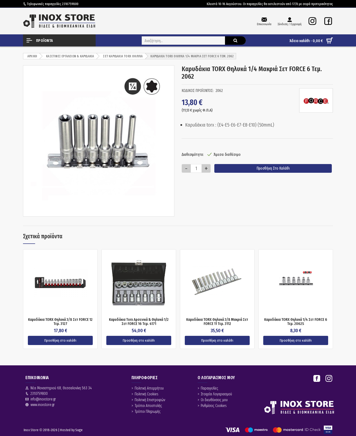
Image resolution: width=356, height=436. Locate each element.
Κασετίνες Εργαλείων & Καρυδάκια (70, 56)
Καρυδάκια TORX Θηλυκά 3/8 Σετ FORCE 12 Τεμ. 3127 (60, 321)
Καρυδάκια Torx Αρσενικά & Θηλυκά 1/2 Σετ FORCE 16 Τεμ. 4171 (139, 321)
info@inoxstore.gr (43, 399)
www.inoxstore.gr (43, 404)
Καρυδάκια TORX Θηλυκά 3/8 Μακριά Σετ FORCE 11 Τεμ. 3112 (217, 321)
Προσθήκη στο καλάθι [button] (60, 340)
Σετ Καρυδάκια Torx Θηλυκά (123, 56)
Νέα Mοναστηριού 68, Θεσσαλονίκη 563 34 (61, 388)
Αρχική (32, 56)
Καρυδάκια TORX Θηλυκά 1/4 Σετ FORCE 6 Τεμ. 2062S (295, 321)
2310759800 (70, 4)
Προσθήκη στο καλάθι (273, 168)
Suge (79, 430)
